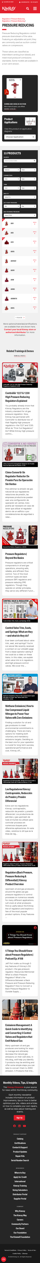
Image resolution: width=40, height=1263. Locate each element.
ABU (12, 223)
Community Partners (20, 1224)
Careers (20, 1219)
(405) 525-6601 (10, 2)
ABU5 (12, 251)
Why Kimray (20, 1211)
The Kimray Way (20, 1215)
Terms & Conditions (10, 1250)
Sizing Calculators (20, 1190)
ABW (12, 280)
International (20, 1181)
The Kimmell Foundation (20, 1237)
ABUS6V (13, 261)
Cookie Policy (17, 1253)
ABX (12, 233)
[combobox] (20, 137)
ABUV (13, 270)
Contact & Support (20, 1147)
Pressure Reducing (18, 21)
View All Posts (19, 356)
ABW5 (13, 289)
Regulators (6, 19)
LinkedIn (19, 1126)
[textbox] (14, 136)
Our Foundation (20, 1232)
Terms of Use (32, 1250)
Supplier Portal (20, 1198)
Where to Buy (20, 1172)
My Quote (35, 2)
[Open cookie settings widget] (3, 1259)
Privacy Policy (22, 1250)
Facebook (14, 1126)
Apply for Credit (20, 1177)
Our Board (20, 1228)
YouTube (24, 1126)
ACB (12, 242)
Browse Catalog (10, 109)
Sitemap (24, 1253)
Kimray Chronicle (15, 1087)
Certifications (20, 1143)
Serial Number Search (20, 1160)
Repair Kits (20, 1156)
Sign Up (20, 1117)
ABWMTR (14, 298)
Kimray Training (20, 1185)
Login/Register (25, 2)
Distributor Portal (20, 1194)
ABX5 (12, 308)
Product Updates (20, 1151)
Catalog (20, 1138)
